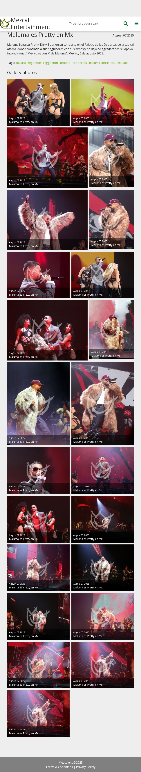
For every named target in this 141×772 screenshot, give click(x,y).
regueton (34, 63)
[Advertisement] (70, 8)
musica (21, 63)
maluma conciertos (102, 63)
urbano (65, 63)
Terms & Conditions (59, 767)
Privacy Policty (85, 767)
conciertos (80, 63)
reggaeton (50, 63)
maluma (122, 63)
